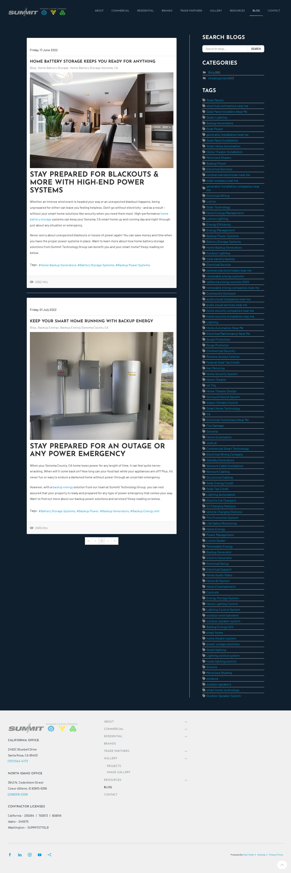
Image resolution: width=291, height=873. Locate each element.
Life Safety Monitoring (221, 523)
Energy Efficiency (218, 224)
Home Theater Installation (224, 152)
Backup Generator (219, 552)
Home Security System (222, 374)
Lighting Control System (223, 609)
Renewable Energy (219, 546)
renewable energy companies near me (232, 287)
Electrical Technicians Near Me (227, 420)
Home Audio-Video (219, 575)
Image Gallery (118, 772)
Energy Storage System (222, 598)
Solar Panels (214, 100)
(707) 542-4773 (18, 761)
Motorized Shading (219, 673)
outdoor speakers (218, 684)
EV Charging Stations (221, 506)
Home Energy (215, 529)
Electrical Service (218, 264)
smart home (214, 632)
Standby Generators (220, 460)
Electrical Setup (217, 563)
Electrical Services (219, 169)
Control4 (212, 592)
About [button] (109, 721)
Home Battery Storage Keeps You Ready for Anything (92, 62)
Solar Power (214, 129)
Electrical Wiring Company (224, 454)
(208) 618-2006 (18, 794)
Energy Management (220, 230)
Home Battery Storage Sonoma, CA (94, 67)
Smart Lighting (216, 117)
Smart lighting (216, 650)
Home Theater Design (221, 391)
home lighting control (221, 661)
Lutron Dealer (216, 540)
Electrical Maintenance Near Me (228, 333)
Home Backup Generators (58, 265)
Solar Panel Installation (222, 140)
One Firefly (248, 854)
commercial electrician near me (228, 175)
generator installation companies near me (233, 188)
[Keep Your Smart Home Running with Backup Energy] (101, 386)
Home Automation (219, 437)
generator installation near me (227, 134)
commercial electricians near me (229, 270)
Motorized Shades (218, 157)
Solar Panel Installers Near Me (226, 111)
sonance (212, 678)
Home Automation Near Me (224, 328)
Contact (110, 794)
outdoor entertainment (222, 615)
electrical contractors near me (227, 106)
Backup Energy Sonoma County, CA (84, 327)
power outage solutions (223, 644)
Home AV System (218, 581)
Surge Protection (218, 339)
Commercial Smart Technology (227, 448)
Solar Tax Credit (217, 489)
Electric (211, 667)
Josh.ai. (211, 443)
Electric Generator (219, 558)
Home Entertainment (221, 586)
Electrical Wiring (217, 195)
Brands (110, 743)
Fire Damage (215, 425)
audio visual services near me (226, 305)
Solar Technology (218, 207)
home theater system (221, 638)
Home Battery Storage (53, 67)
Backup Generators (115, 511)
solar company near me (222, 180)
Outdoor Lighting (218, 253)
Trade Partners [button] (116, 751)
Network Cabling (218, 471)
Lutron (211, 201)
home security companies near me (230, 310)
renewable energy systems (225, 276)
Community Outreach (221, 293)
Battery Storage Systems (97, 265)
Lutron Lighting (217, 218)
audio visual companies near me (228, 299)
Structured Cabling (219, 477)
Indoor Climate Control (222, 402)
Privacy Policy (276, 854)
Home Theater (216, 379)
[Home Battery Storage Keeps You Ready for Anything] (101, 120)
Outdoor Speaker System (223, 696)
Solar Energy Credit (219, 483)
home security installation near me (230, 316)
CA (208, 414)
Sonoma (212, 431)
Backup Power (89, 511)
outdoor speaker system (223, 621)
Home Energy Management (225, 213)
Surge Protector (217, 345)
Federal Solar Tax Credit (223, 362)
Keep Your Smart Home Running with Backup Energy (91, 321)
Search (256, 48)
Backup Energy (48, 327)
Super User (37, 44)
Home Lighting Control (222, 604)
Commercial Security (220, 351)
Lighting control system (223, 655)
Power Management (220, 535)
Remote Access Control (222, 356)
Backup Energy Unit (146, 511)
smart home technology (222, 690)
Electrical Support (219, 569)
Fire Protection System (222, 517)
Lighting (212, 322)
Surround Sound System (223, 397)
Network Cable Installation (224, 466)
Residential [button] (113, 736)
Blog (33, 67)
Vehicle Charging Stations (224, 512)
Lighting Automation (220, 494)
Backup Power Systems (134, 265)
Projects (114, 766)
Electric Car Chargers (221, 500)
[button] (282, 865)
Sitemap (261, 854)
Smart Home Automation (223, 146)
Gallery (110, 758)
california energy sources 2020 (227, 282)
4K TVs (211, 385)
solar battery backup (220, 259)
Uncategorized (218, 78)
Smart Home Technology (223, 408)
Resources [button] (112, 780)
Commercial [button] (114, 729)
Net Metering (215, 368)
